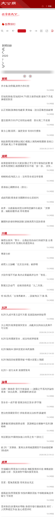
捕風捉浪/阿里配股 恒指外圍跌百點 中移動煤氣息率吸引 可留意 (27, 494)
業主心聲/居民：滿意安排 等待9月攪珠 (21, 130)
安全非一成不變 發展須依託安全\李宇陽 (21, 402)
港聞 (4, 156)
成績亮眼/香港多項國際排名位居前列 (19, 197)
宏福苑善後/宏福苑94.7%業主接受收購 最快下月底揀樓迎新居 (27, 98)
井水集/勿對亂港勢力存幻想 (15, 85)
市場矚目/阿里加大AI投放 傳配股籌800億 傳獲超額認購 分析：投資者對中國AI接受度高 (27, 470)
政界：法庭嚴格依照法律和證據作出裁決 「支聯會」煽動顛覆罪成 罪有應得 (25, 209)
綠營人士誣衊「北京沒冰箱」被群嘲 (19, 264)
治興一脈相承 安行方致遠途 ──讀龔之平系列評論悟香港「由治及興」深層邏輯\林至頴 (27, 390)
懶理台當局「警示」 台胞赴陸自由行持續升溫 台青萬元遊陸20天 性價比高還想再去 (27, 242)
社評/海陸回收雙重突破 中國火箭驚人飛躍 (22, 359)
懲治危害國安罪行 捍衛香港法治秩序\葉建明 (23, 412)
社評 (4, 307)
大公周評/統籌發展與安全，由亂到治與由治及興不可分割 (26, 326)
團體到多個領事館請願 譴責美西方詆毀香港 (23, 221)
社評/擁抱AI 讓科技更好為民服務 (17, 349)
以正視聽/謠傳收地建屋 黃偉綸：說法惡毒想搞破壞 (27, 109)
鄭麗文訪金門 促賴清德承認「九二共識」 (23, 285)
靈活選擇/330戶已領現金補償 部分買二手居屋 (25, 120)
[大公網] (8, 3)
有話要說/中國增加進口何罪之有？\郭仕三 (22, 437)
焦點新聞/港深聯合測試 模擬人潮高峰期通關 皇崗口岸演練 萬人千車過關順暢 (27, 143)
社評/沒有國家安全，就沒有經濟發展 (19, 338)
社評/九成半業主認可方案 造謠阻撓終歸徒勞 (23, 314)
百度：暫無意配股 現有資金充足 (17, 482)
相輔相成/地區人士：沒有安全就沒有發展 (22, 176)
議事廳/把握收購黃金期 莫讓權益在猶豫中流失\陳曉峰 (27, 425)
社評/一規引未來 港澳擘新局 (15, 370)
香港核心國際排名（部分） (15, 187)
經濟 (4, 461)
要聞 (4, 78)
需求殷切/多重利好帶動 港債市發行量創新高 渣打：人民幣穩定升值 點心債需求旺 (27, 508)
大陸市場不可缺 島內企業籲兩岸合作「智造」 (24, 274)
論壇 (4, 381)
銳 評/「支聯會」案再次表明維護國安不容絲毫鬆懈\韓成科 (27, 449)
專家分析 (5, 253)
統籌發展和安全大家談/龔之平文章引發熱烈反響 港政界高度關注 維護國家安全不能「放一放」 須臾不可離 (27, 164)
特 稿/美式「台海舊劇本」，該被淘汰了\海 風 (24, 295)
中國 (4, 233)
